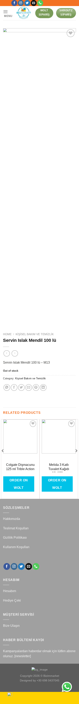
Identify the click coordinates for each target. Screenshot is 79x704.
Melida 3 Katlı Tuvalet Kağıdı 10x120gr (58, 469)
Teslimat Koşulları (16, 528)
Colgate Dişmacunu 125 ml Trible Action (20, 467)
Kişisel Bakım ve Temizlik (35, 334)
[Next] (76, 459)
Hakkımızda (11, 518)
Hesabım (9, 591)
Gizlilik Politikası (15, 537)
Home (7, 334)
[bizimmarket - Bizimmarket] (23, 13)
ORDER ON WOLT (19, 484)
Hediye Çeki (12, 600)
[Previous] (3, 459)
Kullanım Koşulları (16, 547)
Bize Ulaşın (11, 625)
